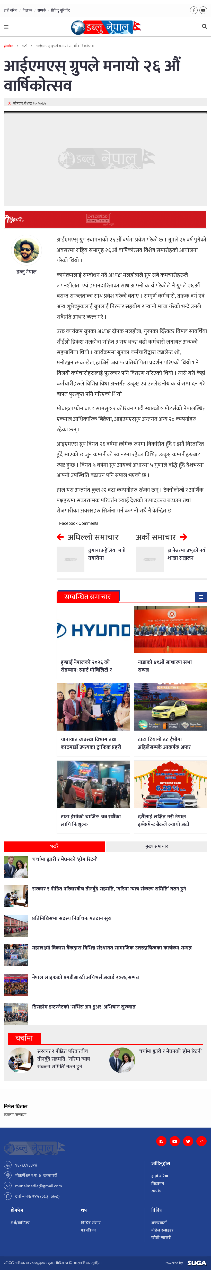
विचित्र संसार (91, 1222)
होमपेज (8, 46)
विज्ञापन (27, 10)
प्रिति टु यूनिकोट (60, 10)
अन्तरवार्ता (159, 1222)
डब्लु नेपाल (26, 272)
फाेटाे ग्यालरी (161, 1237)
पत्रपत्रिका (88, 1230)
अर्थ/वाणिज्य (20, 1222)
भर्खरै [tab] (54, 846)
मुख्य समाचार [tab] (156, 846)
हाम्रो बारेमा (10, 10)
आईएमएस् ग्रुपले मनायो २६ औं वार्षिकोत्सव (92, 76)
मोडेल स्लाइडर (162, 1230)
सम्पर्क (42, 10)
